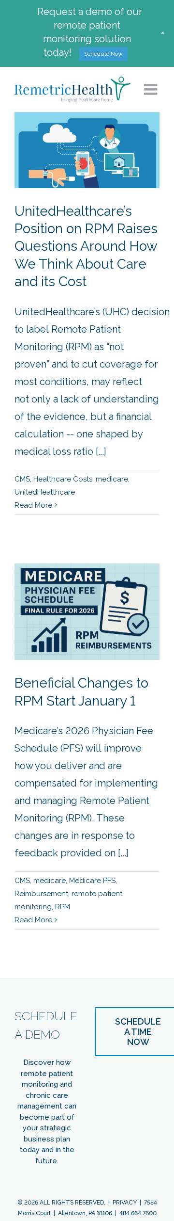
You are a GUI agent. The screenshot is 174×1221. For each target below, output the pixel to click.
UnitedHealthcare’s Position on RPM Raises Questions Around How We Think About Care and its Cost (86, 246)
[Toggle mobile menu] (152, 89)
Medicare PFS (92, 880)
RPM (62, 906)
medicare (112, 479)
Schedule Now (103, 53)
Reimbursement (41, 893)
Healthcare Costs (62, 479)
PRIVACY (125, 1202)
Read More (33, 505)
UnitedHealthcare (44, 492)
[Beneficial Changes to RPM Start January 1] (87, 611)
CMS (22, 479)
